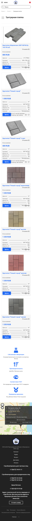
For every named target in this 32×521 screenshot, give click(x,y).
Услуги (16, 457)
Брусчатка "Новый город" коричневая (16, 185)
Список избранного (21, 510)
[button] (4, 2)
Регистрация (13, 510)
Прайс (16, 454)
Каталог (16, 451)
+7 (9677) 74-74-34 (16, 480)
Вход (8, 510)
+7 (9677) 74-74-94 (16, 478)
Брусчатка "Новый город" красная (14, 273)
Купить (7, 67)
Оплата (16, 462)
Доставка (16, 460)
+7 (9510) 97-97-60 (16, 488)
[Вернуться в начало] (16, 2)
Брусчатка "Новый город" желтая (14, 229)
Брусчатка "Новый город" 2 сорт (14, 138)
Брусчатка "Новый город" (12, 91)
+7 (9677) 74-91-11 (16, 469)
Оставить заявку (16, 502)
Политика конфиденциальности (23, 512)
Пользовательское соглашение (8, 512)
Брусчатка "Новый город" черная (14, 317)
